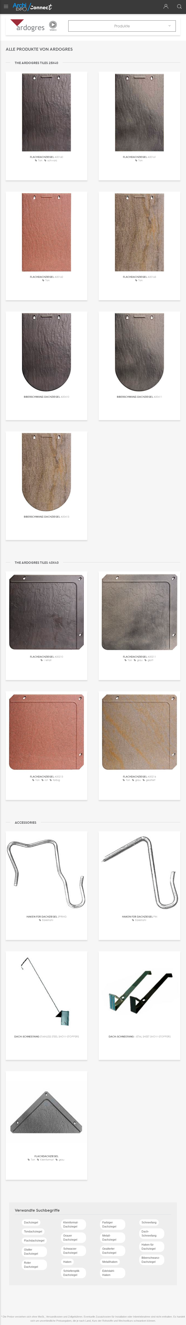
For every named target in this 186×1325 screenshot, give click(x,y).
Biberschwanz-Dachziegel (151, 1259)
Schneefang (149, 1222)
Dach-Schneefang (149, 1233)
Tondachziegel (33, 1231)
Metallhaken (109, 1261)
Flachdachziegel (34, 1240)
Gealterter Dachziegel (109, 1250)
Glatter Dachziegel (31, 1251)
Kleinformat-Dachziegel (70, 1224)
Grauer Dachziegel (70, 1237)
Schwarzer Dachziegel (70, 1250)
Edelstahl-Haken (108, 1273)
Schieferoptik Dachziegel (71, 1273)
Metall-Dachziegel (109, 1237)
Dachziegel (31, 1222)
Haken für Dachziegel (149, 1246)
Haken (67, 1261)
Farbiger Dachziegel (109, 1224)
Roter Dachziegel (31, 1264)
